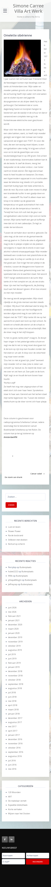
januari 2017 (14, 735)
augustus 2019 (15, 650)
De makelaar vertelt (17, 800)
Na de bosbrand (15, 535)
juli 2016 (12, 760)
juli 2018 (12, 692)
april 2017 (12, 730)
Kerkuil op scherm (16, 544)
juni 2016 (12, 764)
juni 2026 (12, 607)
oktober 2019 (14, 645)
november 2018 (15, 675)
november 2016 (15, 743)
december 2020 (15, 624)
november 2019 (15, 641)
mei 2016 (12, 769)
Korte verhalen (15, 809)
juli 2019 (12, 654)
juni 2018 (12, 696)
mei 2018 (12, 701)
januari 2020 (14, 633)
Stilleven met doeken (17, 539)
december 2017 (15, 718)
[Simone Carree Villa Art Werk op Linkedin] (11, 839)
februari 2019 (14, 663)
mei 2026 (12, 612)
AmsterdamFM (10, 437)
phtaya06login (14, 580)
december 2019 (15, 637)
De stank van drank (13, 469)
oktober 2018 (14, 679)
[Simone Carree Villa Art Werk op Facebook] (5, 839)
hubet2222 (13, 571)
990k (10, 575)
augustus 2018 (15, 688)
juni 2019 (12, 658)
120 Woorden (14, 792)
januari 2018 (14, 713)
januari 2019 (14, 667)
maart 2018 (13, 709)
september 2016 (15, 752)
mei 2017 (12, 726)
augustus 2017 (15, 722)
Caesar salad (36, 466)
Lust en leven (14, 527)
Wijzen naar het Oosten (19, 813)
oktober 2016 (14, 747)
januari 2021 (14, 620)
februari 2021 (14, 616)
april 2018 (12, 705)
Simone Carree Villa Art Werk (28, 8)
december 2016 (15, 739)
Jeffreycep (12, 584)
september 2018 (15, 684)
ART (10, 796)
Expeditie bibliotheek (17, 805)
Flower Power (14, 531)
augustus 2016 (15, 756)
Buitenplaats (25, 567)
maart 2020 (13, 628)
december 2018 (15, 671)
